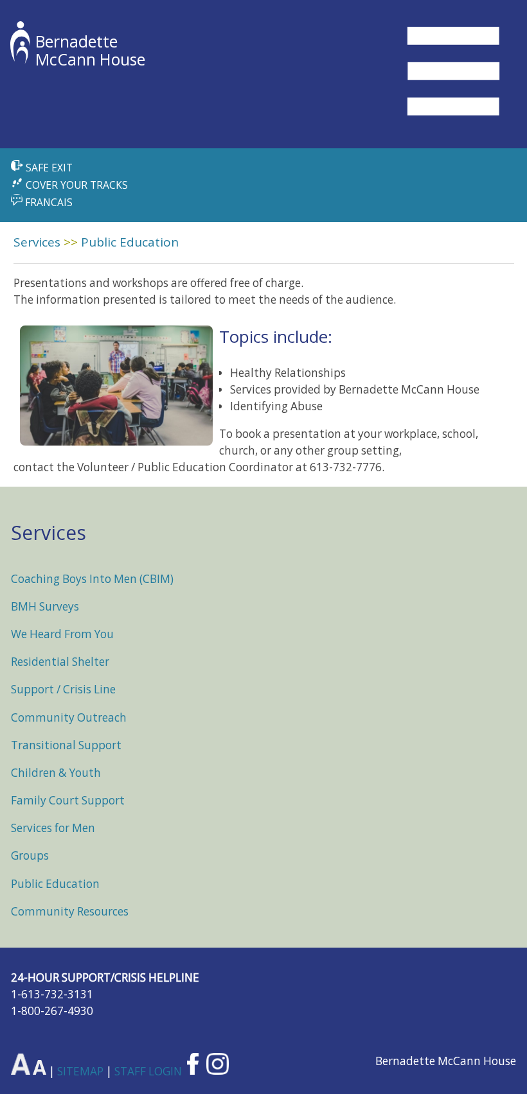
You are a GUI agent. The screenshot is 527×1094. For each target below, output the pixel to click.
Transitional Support (66, 745)
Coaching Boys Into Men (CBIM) (92, 578)
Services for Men (53, 827)
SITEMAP (81, 1070)
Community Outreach (69, 717)
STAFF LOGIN (149, 1070)
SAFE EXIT (48, 168)
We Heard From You (62, 634)
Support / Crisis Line (63, 689)
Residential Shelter (60, 661)
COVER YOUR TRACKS (75, 185)
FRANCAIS (47, 202)
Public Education (130, 242)
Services (36, 242)
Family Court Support (68, 800)
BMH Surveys (45, 606)
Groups (30, 855)
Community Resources (70, 911)
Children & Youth (56, 772)
